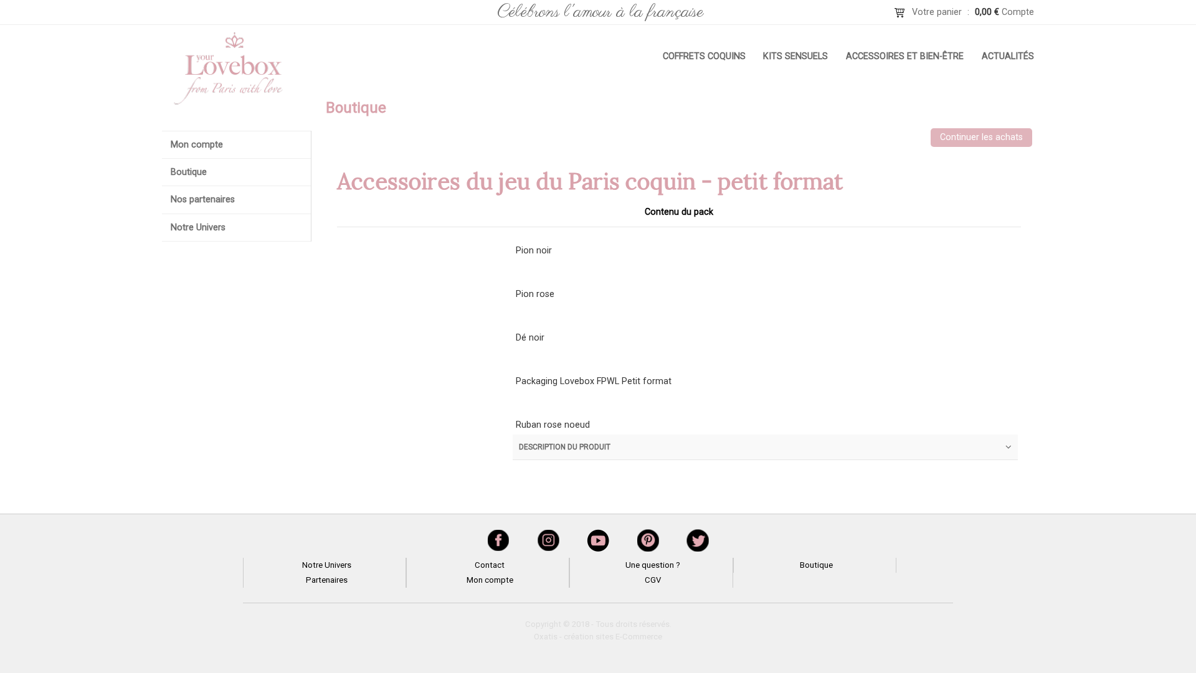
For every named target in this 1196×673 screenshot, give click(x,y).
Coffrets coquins (704, 56)
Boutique (189, 172)
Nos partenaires (203, 199)
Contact (490, 565)
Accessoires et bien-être (905, 56)
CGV (653, 580)
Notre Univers (198, 227)
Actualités (1008, 56)
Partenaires (327, 580)
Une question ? (652, 565)
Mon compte (197, 144)
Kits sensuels (795, 56)
